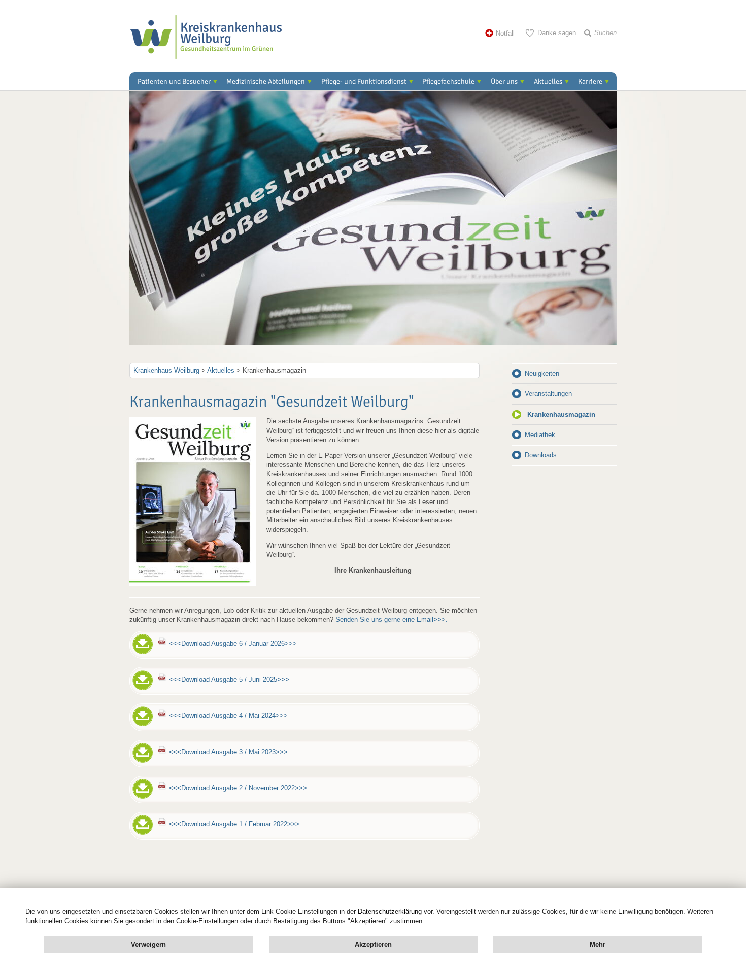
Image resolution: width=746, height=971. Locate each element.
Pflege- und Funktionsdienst (363, 81)
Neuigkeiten (542, 373)
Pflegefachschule (448, 81)
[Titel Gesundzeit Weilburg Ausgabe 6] (192, 584)
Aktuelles (548, 81)
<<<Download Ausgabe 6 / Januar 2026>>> (233, 643)
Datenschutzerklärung (390, 911)
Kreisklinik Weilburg (205, 37)
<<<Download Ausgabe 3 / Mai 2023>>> (228, 752)
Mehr (597, 944)
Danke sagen (556, 33)
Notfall (505, 33)
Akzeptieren (373, 944)
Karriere (590, 81)
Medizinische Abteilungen (265, 81)
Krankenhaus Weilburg (166, 370)
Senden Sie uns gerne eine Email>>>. (391, 619)
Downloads (541, 455)
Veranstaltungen (548, 393)
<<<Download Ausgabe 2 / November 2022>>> (238, 788)
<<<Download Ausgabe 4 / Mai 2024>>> (228, 715)
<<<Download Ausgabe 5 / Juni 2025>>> (229, 679)
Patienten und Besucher (174, 81)
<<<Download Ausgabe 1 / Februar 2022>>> (234, 824)
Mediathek (540, 435)
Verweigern (148, 944)
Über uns (504, 81)
